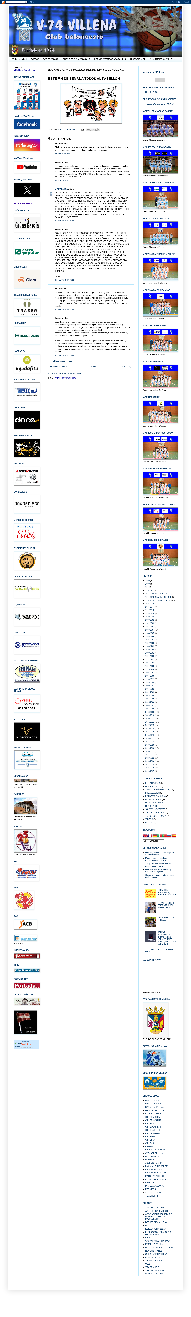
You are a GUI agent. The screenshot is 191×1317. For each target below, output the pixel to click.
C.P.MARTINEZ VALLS (155, 1150)
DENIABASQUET (153, 1156)
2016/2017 (149, 738)
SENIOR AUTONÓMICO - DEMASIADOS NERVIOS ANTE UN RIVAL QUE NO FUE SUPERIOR (167, 938)
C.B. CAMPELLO (152, 1130)
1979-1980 (149, 617)
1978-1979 (149, 613)
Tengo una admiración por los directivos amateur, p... (158, 865)
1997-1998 (149, 676)
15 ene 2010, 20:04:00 (64, 154)
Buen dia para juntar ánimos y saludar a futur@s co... (158, 870)
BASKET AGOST (153, 1100)
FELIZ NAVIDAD (152, 783)
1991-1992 (149, 656)
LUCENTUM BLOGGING (156, 1173)
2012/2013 (149, 725)
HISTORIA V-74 (137, 59)
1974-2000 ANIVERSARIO (156, 594)
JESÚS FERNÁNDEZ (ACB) (157, 790)
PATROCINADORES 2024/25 (44, 59)
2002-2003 (149, 692)
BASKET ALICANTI (153, 1104)
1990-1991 (149, 653)
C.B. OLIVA (150, 1140)
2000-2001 (149, 686)
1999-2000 (149, 682)
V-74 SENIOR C (152, 1267)
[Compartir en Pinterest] (98, 129)
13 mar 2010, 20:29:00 (64, 355)
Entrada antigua (126, 366)
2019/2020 (149, 748)
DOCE (148, 1225)
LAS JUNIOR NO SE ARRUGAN (167, 919)
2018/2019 (149, 745)
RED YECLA (150, 1189)
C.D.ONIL (149, 1146)
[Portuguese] (164, 836)
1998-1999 (149, 679)
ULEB (147, 1264)
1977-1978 (149, 610)
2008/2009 (149, 712)
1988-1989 (149, 646)
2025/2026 (149, 768)
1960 (147, 584)
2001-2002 (149, 689)
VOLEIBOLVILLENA (154, 1274)
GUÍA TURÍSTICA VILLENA (162, 59)
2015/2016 (149, 735)
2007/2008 (149, 709)
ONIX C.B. (150, 1183)
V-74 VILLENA (61, 189)
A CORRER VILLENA (154, 1208)
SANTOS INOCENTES (155, 809)
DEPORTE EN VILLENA (156, 1222)
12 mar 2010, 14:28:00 (64, 309)
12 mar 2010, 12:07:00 (64, 221)
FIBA (147, 1238)
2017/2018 (149, 742)
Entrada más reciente (58, 366)
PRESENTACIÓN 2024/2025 (76, 59)
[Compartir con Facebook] (96, 129)
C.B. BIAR (149, 1123)
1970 (147, 587)
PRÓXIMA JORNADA (154, 803)
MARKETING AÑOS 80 (155, 796)
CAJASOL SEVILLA (154, 1153)
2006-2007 (149, 705)
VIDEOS (149, 819)
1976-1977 (149, 607)
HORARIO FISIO (152, 786)
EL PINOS (149, 1160)
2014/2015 (149, 732)
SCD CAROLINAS (153, 1192)
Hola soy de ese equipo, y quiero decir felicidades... (159, 853)
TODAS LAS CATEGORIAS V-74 (159, 104)
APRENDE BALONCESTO (157, 1211)
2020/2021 (149, 751)
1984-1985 (149, 633)
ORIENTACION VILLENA (156, 1254)
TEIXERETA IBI (152, 1196)
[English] (145, 836)
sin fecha (149, 822)
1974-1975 (149, 590)
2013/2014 (149, 728)
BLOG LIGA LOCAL (153, 1113)
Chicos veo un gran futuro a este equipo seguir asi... (159, 876)
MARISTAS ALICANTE (155, 1176)
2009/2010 (149, 715)
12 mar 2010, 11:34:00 (64, 180)
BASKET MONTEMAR (155, 1107)
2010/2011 (149, 718)
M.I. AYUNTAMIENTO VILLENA (159, 1248)
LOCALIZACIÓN (152, 793)
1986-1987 (149, 640)
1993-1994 (149, 663)
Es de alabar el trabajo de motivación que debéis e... (156, 859)
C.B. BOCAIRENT (153, 1127)
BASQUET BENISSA (154, 1110)
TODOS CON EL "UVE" (67, 129)
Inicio (93, 366)
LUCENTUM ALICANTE (155, 1169)
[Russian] (169, 836)
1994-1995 (149, 666)
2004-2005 (149, 699)
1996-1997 (149, 673)
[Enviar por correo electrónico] (87, 129)
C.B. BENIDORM (152, 1117)
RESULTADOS (151, 92)
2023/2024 (149, 761)
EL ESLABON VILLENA (155, 1229)
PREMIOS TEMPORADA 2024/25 (110, 59)
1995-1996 (149, 669)
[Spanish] (174, 836)
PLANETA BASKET (153, 1257)
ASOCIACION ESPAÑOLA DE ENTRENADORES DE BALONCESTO (158, 1216)
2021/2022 (149, 755)
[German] (155, 836)
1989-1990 (149, 649)
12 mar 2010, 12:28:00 (64, 280)
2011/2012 (149, 722)
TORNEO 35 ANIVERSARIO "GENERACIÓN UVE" (167, 892)
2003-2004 (149, 695)
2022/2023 (149, 758)
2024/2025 (149, 764)
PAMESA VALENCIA (154, 1186)
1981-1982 (149, 623)
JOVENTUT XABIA (153, 1163)
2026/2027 (149, 771)
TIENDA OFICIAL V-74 (155, 812)
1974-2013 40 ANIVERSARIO (158, 597)
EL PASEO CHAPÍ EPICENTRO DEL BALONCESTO (166, 905)
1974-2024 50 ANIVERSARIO (158, 600)
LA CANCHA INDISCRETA (156, 1166)
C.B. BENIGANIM (153, 1120)
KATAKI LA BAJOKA (154, 1244)
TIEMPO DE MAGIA (154, 1261)
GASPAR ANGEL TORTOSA (157, 1241)
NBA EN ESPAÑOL (153, 1251)
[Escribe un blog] (90, 129)
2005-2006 (149, 702)
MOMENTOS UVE (153, 799)
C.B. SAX (149, 1143)
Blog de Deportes (27, 1047)
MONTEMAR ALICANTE (156, 1179)
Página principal (19, 59)
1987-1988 (149, 643)
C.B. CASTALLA (152, 1133)
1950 (147, 580)
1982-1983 (149, 626)
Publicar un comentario (62, 361)
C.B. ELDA (150, 1137)
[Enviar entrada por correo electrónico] (83, 129)
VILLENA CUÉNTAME (155, 1270)
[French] (150, 836)
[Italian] (159, 836)
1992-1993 (149, 659)
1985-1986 (149, 636)
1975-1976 (149, 604)
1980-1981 (149, 620)
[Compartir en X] (93, 129)
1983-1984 (149, 630)
